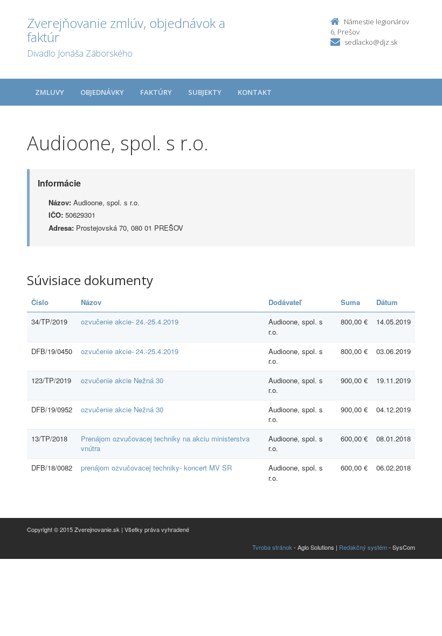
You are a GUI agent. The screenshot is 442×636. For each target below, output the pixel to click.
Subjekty (205, 92)
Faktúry (156, 92)
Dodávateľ (284, 302)
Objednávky (102, 92)
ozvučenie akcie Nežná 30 (122, 380)
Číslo (40, 302)
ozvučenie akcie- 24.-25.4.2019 (129, 321)
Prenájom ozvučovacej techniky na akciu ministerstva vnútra (165, 443)
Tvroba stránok (272, 547)
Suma (350, 302)
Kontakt (255, 92)
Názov (91, 302)
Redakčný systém (363, 547)
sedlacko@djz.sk (370, 42)
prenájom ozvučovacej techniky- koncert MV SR (156, 467)
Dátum (387, 302)
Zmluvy (49, 92)
